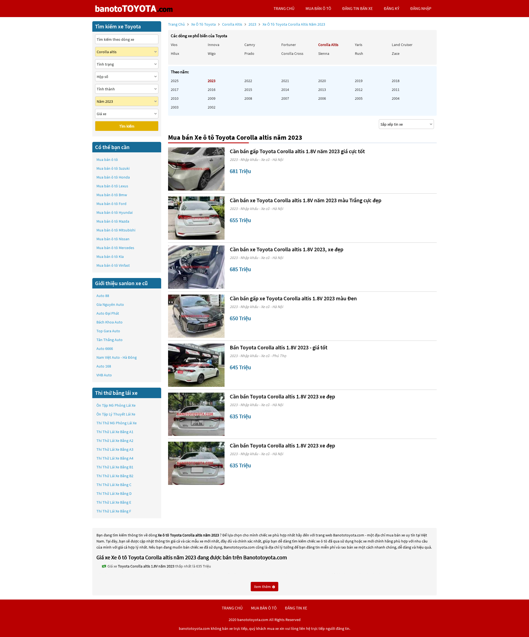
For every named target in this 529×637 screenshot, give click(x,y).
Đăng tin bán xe (357, 8)
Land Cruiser (402, 44)
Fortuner (288, 44)
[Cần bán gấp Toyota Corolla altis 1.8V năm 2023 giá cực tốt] (196, 169)
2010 (175, 98)
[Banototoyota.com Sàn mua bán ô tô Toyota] (133, 8)
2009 (211, 98)
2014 (285, 89)
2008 (248, 98)
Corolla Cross (292, 53)
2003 (175, 107)
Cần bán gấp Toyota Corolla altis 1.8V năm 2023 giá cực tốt (297, 151)
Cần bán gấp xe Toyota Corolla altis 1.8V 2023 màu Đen (293, 298)
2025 (175, 80)
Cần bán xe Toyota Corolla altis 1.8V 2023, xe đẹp (286, 249)
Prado (249, 53)
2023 (287, 24)
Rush (359, 53)
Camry (249, 44)
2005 (359, 98)
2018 (396, 80)
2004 (396, 98)
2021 (285, 80)
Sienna (323, 53)
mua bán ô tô (318, 8)
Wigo (212, 53)
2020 (322, 80)
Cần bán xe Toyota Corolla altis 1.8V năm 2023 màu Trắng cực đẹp (305, 200)
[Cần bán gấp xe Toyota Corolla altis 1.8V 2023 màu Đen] (196, 316)
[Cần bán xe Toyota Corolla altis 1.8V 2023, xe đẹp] (196, 267)
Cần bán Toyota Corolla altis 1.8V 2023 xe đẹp (282, 396)
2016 (211, 89)
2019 (359, 80)
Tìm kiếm (126, 126)
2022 (248, 80)
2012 (359, 89)
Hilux (175, 53)
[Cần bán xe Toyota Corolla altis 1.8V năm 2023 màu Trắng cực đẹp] (196, 218)
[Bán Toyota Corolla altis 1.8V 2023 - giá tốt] (196, 365)
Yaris (358, 44)
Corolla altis (232, 24)
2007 (285, 98)
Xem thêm (263, 586)
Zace (396, 53)
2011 (396, 89)
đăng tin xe (296, 608)
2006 (322, 98)
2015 (248, 89)
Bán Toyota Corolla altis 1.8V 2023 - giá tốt (278, 347)
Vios (174, 44)
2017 (175, 89)
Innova (213, 44)
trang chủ (284, 8)
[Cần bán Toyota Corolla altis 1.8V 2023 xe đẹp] (196, 414)
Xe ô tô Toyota (203, 24)
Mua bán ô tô (107, 159)
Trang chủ (176, 24)
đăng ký (391, 8)
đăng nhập (420, 8)
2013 (322, 89)
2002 (211, 107)
